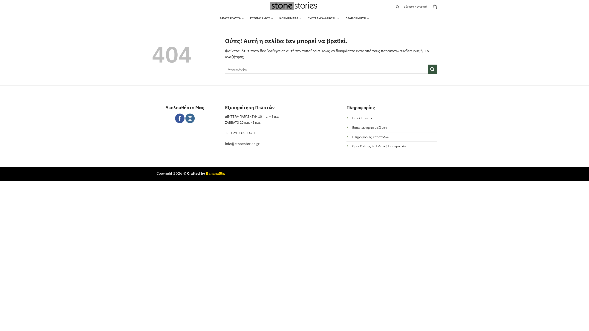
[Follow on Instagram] (190, 118)
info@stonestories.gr (242, 143)
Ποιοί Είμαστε (362, 118)
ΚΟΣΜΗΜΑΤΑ (288, 18)
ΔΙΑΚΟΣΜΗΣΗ (356, 18)
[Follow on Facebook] (180, 118)
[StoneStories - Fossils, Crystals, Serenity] (294, 5)
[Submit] (432, 69)
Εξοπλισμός (260, 18)
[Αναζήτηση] (397, 7)
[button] (435, 6)
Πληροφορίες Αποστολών (370, 137)
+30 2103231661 (240, 133)
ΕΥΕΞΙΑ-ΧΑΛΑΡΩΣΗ (321, 18)
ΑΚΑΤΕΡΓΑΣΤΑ (230, 18)
